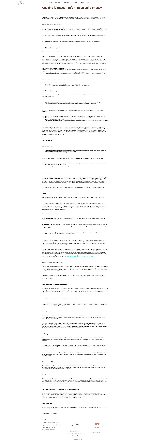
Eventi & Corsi (74, 2)
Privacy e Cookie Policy (97, 432)
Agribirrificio (66, 2)
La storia (50, 2)
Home (44, 2)
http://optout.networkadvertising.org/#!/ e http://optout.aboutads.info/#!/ (65, 327)
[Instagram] (98, 424)
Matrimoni (82, 2)
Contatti (89, 2)
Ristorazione (57, 2)
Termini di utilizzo (68, 256)
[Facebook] (96, 424)
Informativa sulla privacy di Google (83, 256)
